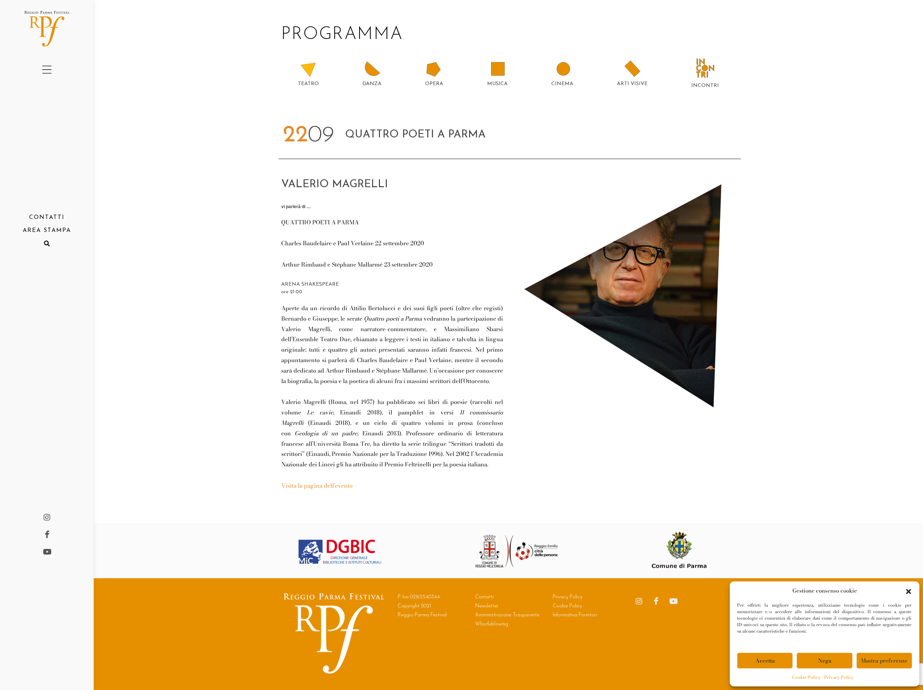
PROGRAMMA (345, 34)
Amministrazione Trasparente (507, 615)
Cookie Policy (806, 677)
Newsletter (487, 606)
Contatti (484, 597)
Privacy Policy (839, 677)
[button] (908, 590)
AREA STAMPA (47, 230)
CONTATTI (47, 217)
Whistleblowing (491, 624)
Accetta (765, 660)
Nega (824, 660)
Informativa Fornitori (575, 615)
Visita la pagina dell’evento (317, 485)
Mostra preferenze (884, 660)
